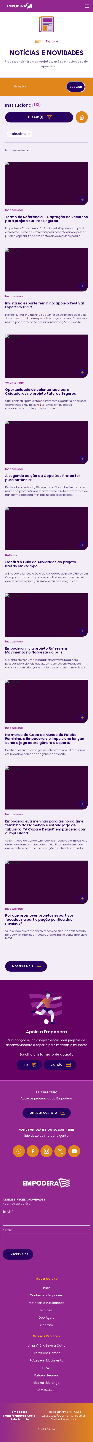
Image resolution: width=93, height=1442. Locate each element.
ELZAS (46, 1368)
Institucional (18, 134)
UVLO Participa (47, 1390)
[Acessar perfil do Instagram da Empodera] (46, 1151)
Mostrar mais (22, 966)
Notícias (46, 1310)
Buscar (75, 87)
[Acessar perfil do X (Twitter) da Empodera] (60, 1151)
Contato (46, 1325)
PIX (26, 1065)
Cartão (56, 1065)
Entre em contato (43, 1113)
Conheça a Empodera (46, 1295)
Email (8, 1211)
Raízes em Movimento (46, 1360)
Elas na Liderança (46, 1383)
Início (47, 1288)
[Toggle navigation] (87, 6)
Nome (7, 1230)
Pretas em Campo (47, 1353)
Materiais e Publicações (46, 1303)
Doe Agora (47, 1317)
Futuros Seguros (46, 1375)
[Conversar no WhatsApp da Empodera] (19, 1151)
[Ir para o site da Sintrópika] (46, 1429)
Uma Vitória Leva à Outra (47, 1345)
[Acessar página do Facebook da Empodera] (33, 1151)
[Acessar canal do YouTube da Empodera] (74, 1151)
